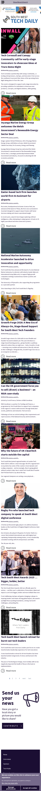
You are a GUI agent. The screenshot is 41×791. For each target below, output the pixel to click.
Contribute (11, 725)
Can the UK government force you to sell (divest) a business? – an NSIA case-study (20, 389)
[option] (20, 10)
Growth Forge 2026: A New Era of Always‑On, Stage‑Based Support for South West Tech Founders (19, 326)
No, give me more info (10, 783)
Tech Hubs (7, 768)
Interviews (7, 759)
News (5, 754)
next (24, 678)
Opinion (6, 764)
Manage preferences (11, 788)
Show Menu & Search (20, 2)
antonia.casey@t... (14, 70)
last (29, 678)
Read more (11, 93)
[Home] (20, 19)
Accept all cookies (30, 788)
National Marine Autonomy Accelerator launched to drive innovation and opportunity (17, 259)
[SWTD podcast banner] (20, 10)
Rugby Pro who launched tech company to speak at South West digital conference (19, 514)
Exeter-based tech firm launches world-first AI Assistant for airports (19, 195)
